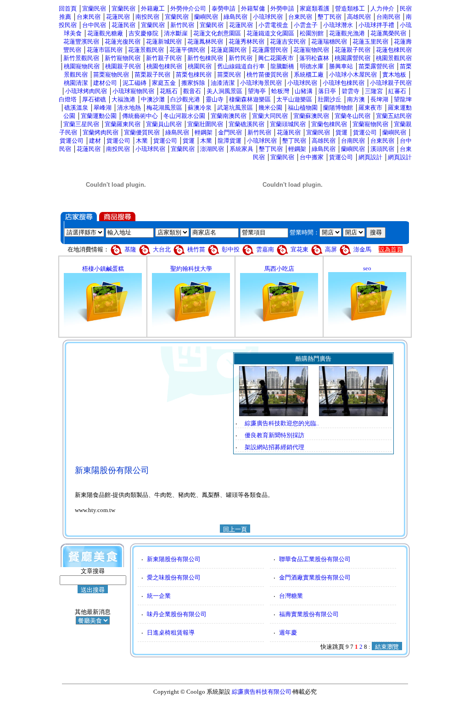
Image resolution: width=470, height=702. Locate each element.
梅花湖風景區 (164, 107)
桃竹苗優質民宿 (267, 74)
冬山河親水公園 (184, 115)
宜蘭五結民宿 (394, 115)
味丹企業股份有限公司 (177, 614)
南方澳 (356, 99)
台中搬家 (312, 157)
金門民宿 (230, 132)
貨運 (341, 132)
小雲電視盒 (273, 25)
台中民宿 (94, 25)
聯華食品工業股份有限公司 (315, 559)
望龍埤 (403, 99)
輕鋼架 (204, 132)
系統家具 (241, 148)
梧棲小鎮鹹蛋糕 (103, 268)
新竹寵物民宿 (122, 58)
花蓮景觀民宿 (146, 49)
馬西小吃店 (279, 268)
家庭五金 (164, 82)
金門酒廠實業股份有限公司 (315, 577)
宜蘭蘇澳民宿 (311, 115)
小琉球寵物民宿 (133, 91)
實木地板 (394, 74)
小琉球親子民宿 (391, 82)
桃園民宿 (200, 66)
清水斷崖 (176, 33)
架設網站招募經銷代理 (274, 447)
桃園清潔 (76, 82)
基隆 (131, 249)
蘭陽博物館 (338, 107)
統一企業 (159, 595)
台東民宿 (89, 16)
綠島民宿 (235, 16)
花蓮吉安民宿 (288, 41)
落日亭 (327, 91)
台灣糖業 (291, 595)
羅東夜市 (370, 107)
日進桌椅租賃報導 (171, 632)
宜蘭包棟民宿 (329, 124)
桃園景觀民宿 (394, 58)
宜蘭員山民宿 (164, 124)
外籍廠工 (153, 8)
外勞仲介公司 (188, 8)
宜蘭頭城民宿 (288, 124)
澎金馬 (362, 249)
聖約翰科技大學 (191, 268)
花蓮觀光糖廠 (105, 33)
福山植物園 (303, 107)
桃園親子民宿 (123, 66)
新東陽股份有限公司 (174, 559)
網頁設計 (370, 157)
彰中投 (231, 249)
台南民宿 (388, 16)
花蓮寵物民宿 (311, 49)
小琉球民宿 (268, 16)
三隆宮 (374, 91)
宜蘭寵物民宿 (370, 124)
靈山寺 (215, 99)
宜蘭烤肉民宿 (100, 132)
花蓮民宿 (118, 16)
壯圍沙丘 (329, 99)
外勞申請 (282, 8)
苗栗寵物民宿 (111, 74)
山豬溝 (304, 91)
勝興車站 (341, 66)
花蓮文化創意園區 (217, 33)
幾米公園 (270, 107)
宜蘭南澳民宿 (228, 115)
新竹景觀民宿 (81, 58)
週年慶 (288, 632)
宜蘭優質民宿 (142, 132)
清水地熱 (129, 107)
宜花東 (299, 249)
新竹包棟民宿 (205, 58)
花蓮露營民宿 (270, 49)
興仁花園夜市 (276, 58)
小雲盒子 (306, 25)
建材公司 (105, 82)
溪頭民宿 (382, 148)
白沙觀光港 (185, 99)
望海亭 (257, 91)
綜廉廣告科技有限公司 (261, 691)
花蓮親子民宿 (352, 49)
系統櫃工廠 (309, 74)
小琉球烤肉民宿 (86, 91)
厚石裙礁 (94, 99)
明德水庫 (312, 66)
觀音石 (192, 91)
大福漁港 (123, 99)
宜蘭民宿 (94, 8)
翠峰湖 (103, 107)
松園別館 (312, 33)
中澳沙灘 (153, 99)
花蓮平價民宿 (187, 49)
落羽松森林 (314, 58)
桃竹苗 (196, 249)
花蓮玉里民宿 (370, 41)
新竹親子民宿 (164, 58)
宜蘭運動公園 (99, 115)
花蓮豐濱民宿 (81, 41)
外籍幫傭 (253, 8)
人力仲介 (382, 8)
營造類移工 (350, 8)
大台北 (162, 249)
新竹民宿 (182, 25)
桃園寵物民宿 (82, 66)
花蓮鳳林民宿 (205, 41)
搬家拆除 (193, 82)
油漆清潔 (223, 82)
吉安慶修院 (143, 33)
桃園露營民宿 (352, 58)
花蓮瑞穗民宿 (329, 41)
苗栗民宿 (229, 74)
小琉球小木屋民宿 (353, 74)
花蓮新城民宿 (164, 41)
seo (367, 268)
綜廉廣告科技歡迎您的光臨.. (282, 423)
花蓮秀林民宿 (246, 41)
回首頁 (68, 8)
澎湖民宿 (212, 148)
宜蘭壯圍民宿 (205, 124)
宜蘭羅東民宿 (122, 124)
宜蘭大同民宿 (270, 115)
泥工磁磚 (134, 82)
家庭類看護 (315, 8)
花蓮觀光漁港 (347, 33)
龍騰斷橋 (282, 66)
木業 (142, 140)
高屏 (331, 249)
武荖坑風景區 (235, 107)
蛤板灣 (280, 91)
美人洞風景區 (224, 91)
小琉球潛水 (338, 25)
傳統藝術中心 (140, 115)
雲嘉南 (265, 249)
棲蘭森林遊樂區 (250, 99)
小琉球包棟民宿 (343, 82)
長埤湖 (379, 99)
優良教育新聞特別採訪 (274, 435)
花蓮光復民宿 (122, 41)
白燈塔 (68, 99)
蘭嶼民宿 (206, 16)
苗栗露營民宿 (376, 66)
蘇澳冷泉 (200, 107)
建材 (95, 140)
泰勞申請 (223, 8)
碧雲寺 (350, 91)
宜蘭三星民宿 (81, 124)
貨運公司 (365, 132)
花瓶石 (169, 91)
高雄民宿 (359, 16)
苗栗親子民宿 (152, 74)
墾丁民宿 (329, 16)
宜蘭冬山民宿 (352, 115)
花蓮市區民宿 (105, 49)
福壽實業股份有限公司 (309, 614)
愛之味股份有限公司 (174, 577)
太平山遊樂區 (294, 99)
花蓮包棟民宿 (394, 49)
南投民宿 (147, 16)
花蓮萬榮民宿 (388, 33)
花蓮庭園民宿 (228, 49)
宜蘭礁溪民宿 (246, 124)
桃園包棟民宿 (164, 66)
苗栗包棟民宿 (194, 74)
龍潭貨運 (229, 140)
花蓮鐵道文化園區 (270, 33)
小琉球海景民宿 (261, 82)
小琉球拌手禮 (376, 25)
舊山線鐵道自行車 (241, 66)
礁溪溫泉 (76, 107)
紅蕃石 (397, 91)
